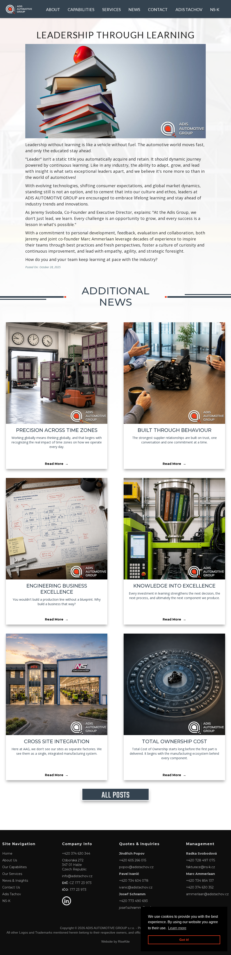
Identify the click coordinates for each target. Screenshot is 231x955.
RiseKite (124, 941)
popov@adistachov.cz (136, 867)
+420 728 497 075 (200, 860)
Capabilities (81, 9)
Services (111, 9)
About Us (9, 860)
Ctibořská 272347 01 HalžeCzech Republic (74, 864)
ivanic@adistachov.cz (135, 887)
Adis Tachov (189, 9)
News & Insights (15, 881)
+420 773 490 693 (133, 901)
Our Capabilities (14, 867)
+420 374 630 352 (200, 887)
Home (7, 853)
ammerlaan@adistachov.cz (207, 894)
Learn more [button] (177, 928)
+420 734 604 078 (133, 881)
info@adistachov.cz (77, 876)
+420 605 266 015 (132, 860)
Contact (158, 9)
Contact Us (11, 887)
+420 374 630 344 (76, 853)
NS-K (214, 9)
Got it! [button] (184, 939)
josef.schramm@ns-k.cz (137, 908)
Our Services (12, 874)
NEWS (134, 9)
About (53, 9)
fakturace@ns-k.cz (200, 867)
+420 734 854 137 (200, 881)
